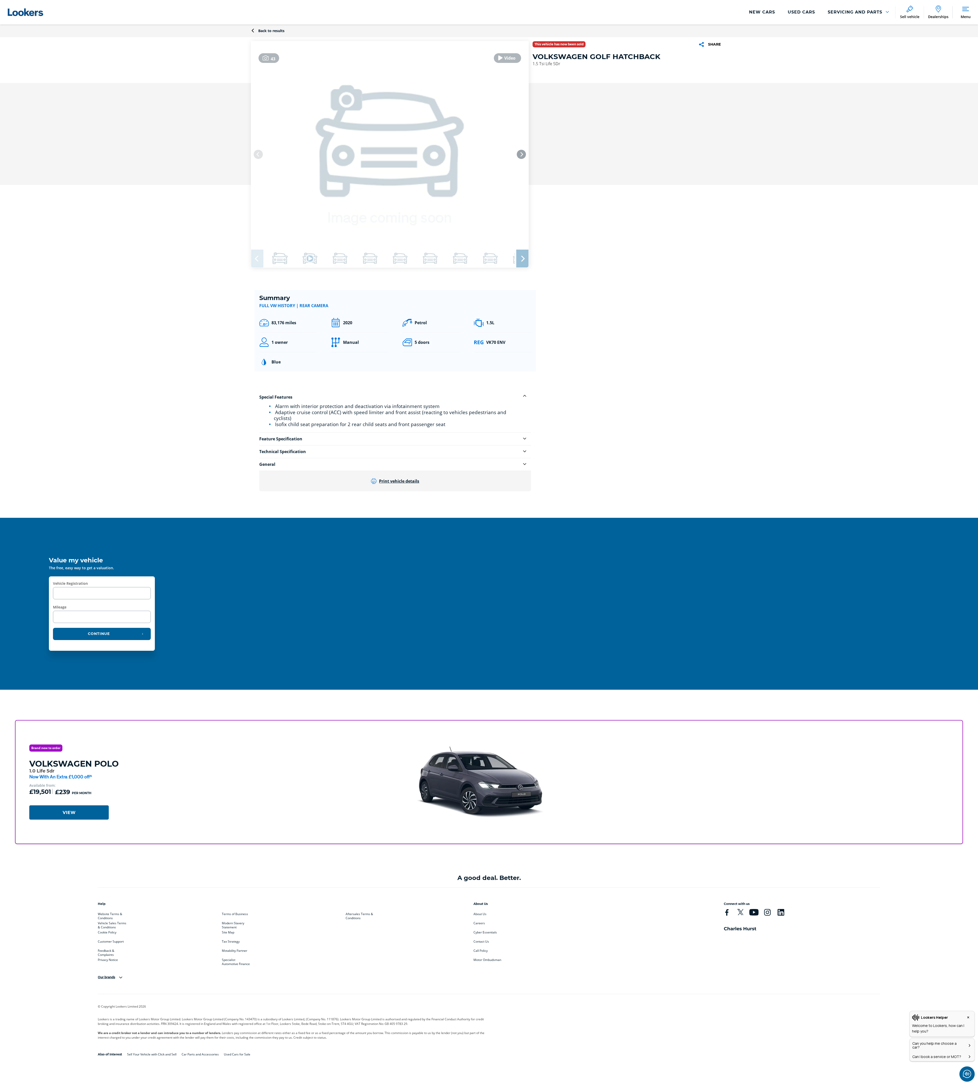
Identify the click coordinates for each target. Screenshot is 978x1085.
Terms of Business (235, 914)
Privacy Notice (108, 960)
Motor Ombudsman (487, 960)
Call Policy (480, 951)
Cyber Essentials (485, 932)
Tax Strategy (231, 942)
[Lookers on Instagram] (767, 912)
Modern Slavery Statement (233, 924)
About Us (479, 914)
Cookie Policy (107, 932)
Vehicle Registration (70, 583)
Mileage (59, 607)
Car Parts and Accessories (200, 1054)
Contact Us (481, 942)
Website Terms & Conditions (110, 915)
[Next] (521, 154)
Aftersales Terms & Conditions (359, 915)
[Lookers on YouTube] (754, 912)
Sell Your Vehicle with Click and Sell (151, 1054)
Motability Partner (234, 951)
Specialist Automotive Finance (236, 961)
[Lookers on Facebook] (727, 912)
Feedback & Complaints (106, 952)
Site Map (228, 932)
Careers (479, 923)
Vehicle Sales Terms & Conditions (112, 924)
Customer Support (111, 942)
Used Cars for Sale (237, 1054)
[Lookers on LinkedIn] (781, 912)
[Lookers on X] (740, 912)
